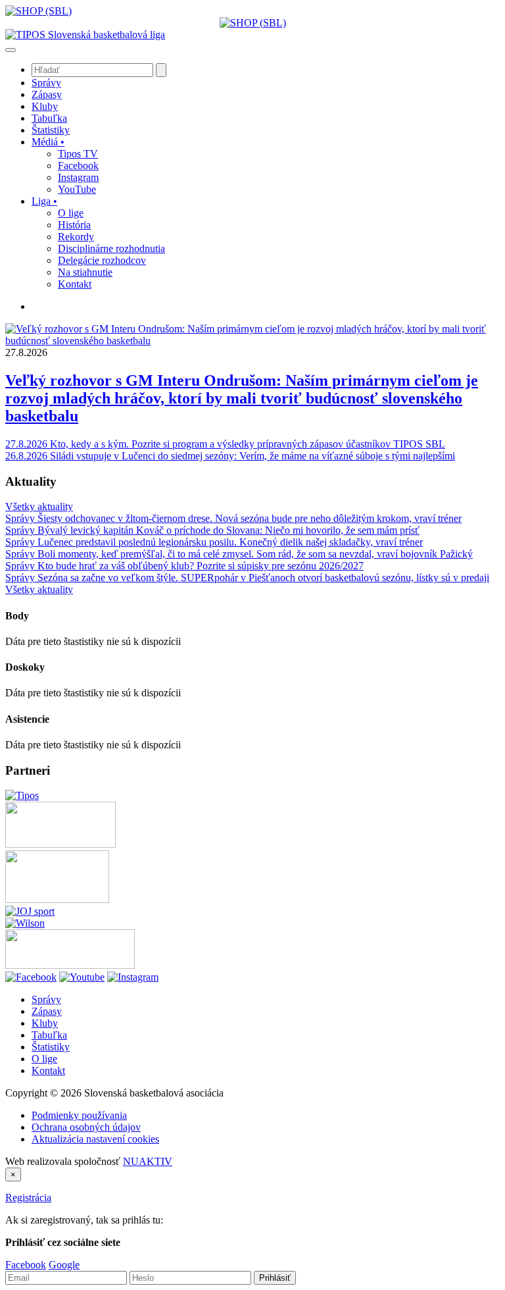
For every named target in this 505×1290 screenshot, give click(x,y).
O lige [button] (71, 213)
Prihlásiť (275, 1278)
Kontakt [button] (74, 284)
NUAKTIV (147, 1161)
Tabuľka (49, 1035)
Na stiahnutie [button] (85, 272)
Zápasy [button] (47, 94)
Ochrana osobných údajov (86, 1127)
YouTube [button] (77, 189)
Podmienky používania (79, 1115)
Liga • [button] (44, 201)
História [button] (74, 224)
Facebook (25, 1264)
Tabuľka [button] (49, 118)
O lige (44, 1058)
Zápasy (47, 1011)
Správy (46, 999)
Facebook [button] (78, 165)
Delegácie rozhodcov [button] (102, 260)
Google (64, 1264)
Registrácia (28, 1197)
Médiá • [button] (48, 141)
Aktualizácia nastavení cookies (95, 1139)
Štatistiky (51, 1046)
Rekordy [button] (76, 236)
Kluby (45, 1023)
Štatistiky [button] (51, 130)
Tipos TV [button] (78, 153)
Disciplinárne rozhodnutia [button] (111, 248)
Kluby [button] (45, 106)
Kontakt (48, 1070)
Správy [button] (46, 82)
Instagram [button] (78, 177)
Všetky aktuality (39, 506)
